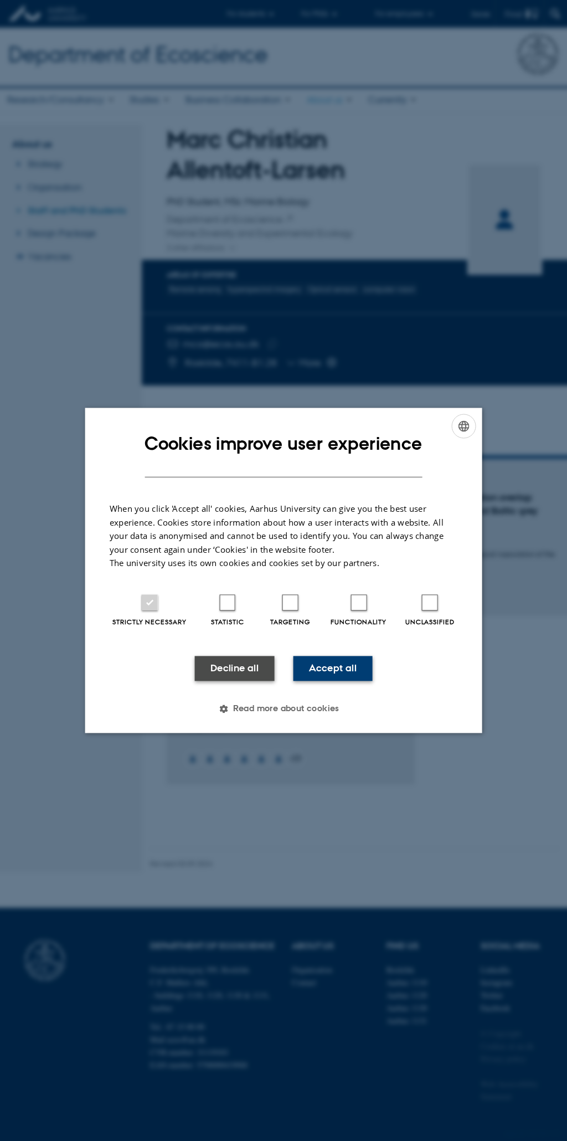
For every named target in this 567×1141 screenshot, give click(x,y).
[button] (283, 709)
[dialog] (283, 570)
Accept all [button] (333, 668)
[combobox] (463, 425)
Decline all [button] (234, 668)
